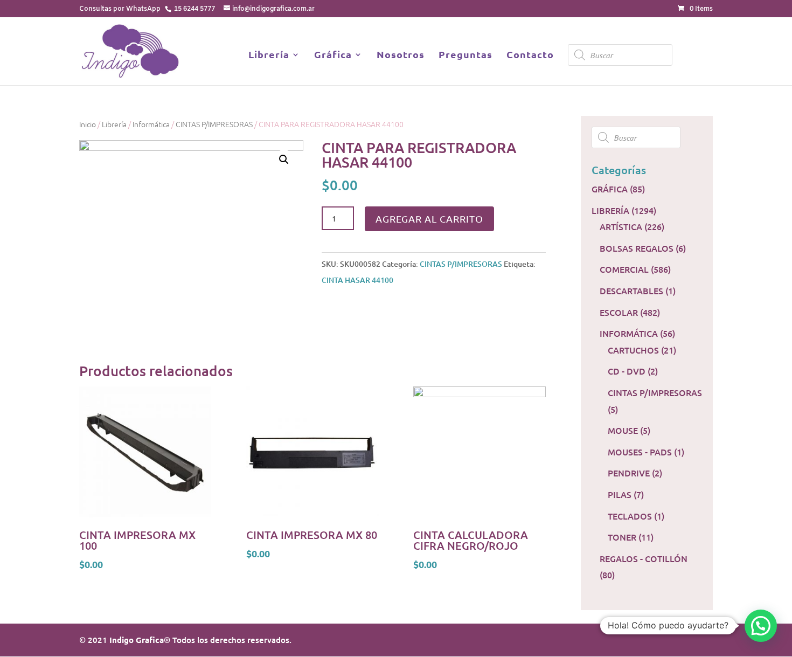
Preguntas (465, 55)
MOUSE (623, 430)
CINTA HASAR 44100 (357, 280)
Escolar (619, 312)
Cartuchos (633, 350)
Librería (268, 55)
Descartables (631, 290)
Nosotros (401, 55)
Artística (621, 226)
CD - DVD (626, 371)
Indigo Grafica (136, 639)
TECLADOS (630, 516)
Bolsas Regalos (636, 248)
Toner (622, 537)
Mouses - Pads (640, 452)
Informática (151, 124)
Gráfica (333, 55)
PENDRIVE (629, 473)
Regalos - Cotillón (643, 558)
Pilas (619, 494)
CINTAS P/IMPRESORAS (214, 124)
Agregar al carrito (429, 218)
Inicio (87, 124)
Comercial (624, 269)
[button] (761, 626)
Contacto (530, 55)
